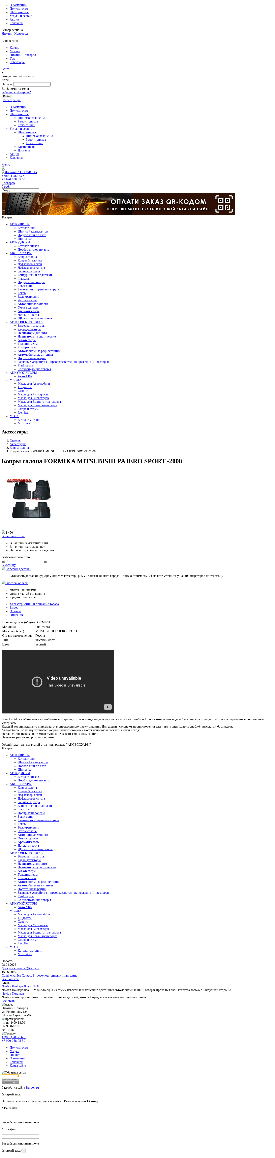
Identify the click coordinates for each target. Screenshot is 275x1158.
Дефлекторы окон (30, 264)
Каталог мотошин (30, 419)
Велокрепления (28, 296)
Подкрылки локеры (31, 282)
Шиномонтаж (19, 12)
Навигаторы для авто (32, 333)
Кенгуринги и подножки (35, 275)
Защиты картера (29, 271)
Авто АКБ (25, 376)
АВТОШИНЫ (20, 224)
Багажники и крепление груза (38, 289)
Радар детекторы (29, 329)
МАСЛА (16, 380)
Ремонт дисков (28, 121)
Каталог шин (27, 228)
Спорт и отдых (28, 409)
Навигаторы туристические (37, 336)
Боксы (22, 293)
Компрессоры (27, 347)
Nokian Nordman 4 (14, 993)
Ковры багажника (30, 260)
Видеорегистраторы (31, 325)
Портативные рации (32, 358)
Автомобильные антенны (35, 354)
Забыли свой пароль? (16, 92)
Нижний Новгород (15, 33)
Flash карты (26, 365)
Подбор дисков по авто (34, 249)
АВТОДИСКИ (20, 242)
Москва (15, 51)
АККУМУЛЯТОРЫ (23, 372)
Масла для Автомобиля (34, 383)
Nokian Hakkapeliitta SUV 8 (20, 986)
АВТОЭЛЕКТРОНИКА (26, 322)
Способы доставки (18, 569)
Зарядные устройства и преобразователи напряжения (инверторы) (63, 361)
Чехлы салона (27, 300)
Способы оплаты (16, 583)
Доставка (24, 150)
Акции (14, 19)
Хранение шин (28, 146)
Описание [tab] (17, 615)
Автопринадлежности (33, 304)
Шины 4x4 (25, 238)
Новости (16, 1054)
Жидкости (25, 387)
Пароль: (7, 84)
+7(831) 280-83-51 (14, 175)
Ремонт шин (26, 125)
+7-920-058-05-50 (13, 179)
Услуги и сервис (21, 15)
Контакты (16, 23)
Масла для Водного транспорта (39, 401)
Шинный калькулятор (33, 231)
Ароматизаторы (28, 311)
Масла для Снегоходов (33, 398)
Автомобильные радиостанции (39, 351)
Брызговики (26, 285)
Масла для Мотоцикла (33, 394)
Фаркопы (24, 278)
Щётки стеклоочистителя (35, 318)
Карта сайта (18, 1065)
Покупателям (19, 8)
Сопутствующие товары (34, 369)
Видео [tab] (14, 607)
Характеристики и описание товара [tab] (34, 604)
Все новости (10, 979)
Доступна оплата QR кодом (20, 968)
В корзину (9, 565)
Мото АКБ (25, 423)
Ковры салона (27, 256)
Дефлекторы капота (31, 267)
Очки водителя (28, 307)
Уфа (12, 58)
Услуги (14, 1051)
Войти (6, 69)
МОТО (14, 416)
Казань (14, 47)
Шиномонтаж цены (31, 117)
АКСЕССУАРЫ (21, 253)
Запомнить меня (17, 88)
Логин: (6, 80)
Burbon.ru (32, 1087)
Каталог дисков (28, 246)
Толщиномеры (28, 343)
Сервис (23, 390)
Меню (6, 164)
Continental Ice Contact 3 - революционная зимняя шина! (40, 975)
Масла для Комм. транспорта (37, 405)
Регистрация (12, 100)
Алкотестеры (27, 340)
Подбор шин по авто (32, 235)
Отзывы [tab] (15, 611)
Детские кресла (28, 314)
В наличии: (13, 536)
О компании (18, 5)
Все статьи (9, 1001)
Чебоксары (17, 62)
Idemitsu (23, 412)
